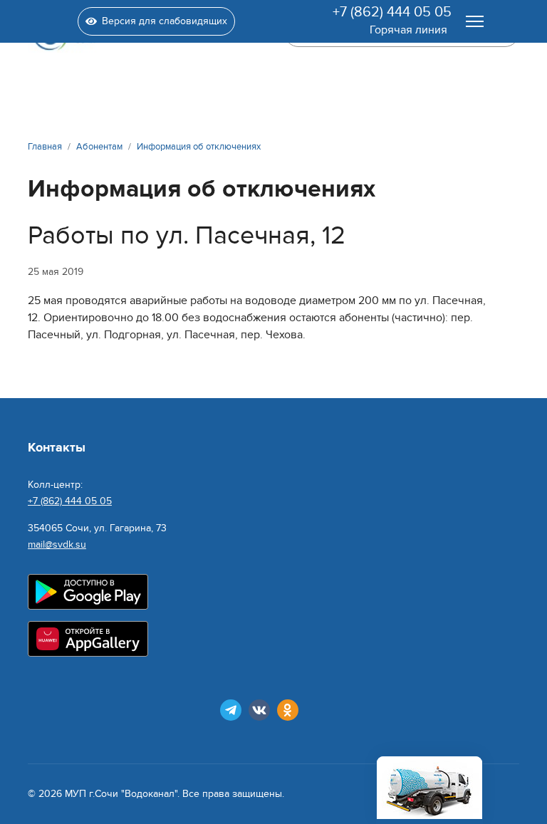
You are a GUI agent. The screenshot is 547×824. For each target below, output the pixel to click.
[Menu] (475, 21)
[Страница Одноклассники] (287, 710)
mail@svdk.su (57, 544)
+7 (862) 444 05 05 (392, 12)
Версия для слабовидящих (164, 21)
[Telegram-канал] (230, 710)
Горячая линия (408, 30)
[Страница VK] (259, 710)
